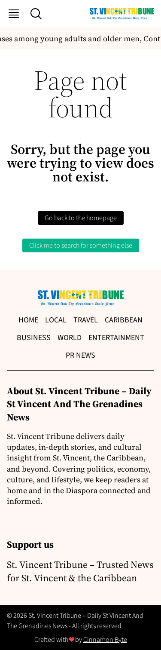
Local (56, 320)
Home (28, 320)
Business (34, 337)
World (70, 337)
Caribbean (124, 320)
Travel (85, 320)
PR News (80, 355)
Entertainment (116, 337)
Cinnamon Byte (105, 639)
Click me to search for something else (80, 245)
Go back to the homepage (81, 218)
